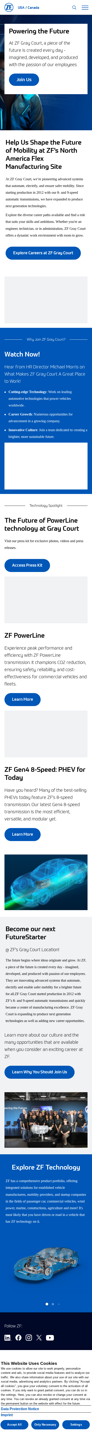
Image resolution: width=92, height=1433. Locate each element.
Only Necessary (45, 1424)
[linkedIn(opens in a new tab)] (7, 1338)
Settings (76, 1424)
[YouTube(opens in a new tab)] (50, 1338)
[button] (74, 8)
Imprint (7, 1415)
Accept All (14, 1424)
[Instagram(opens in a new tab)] (29, 1338)
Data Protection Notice (20, 1409)
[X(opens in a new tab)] (39, 1338)
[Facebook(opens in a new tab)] (18, 1338)
